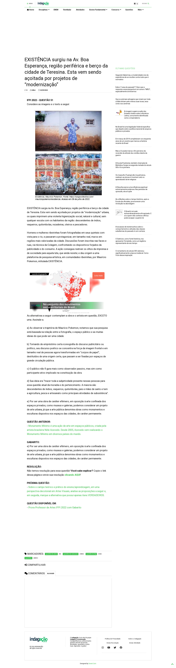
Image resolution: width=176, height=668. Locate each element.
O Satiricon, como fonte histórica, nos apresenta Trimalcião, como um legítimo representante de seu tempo (131, 241)
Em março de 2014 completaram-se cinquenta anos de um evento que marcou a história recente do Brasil (133, 141)
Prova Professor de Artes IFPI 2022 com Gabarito (54, 507)
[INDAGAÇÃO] (43, 4)
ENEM (56, 10)
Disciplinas (43, 10)
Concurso (115, 10)
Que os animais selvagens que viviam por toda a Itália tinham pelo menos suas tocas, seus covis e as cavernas (133, 101)
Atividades (80, 10)
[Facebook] (121, 647)
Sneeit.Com (92, 663)
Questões (129, 10)
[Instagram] (103, 647)
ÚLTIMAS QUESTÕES (125, 68)
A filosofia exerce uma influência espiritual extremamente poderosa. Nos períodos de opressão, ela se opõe (131, 189)
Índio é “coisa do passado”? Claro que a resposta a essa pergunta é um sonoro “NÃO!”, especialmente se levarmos (133, 89)
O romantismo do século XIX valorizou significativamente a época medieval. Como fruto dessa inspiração (132, 253)
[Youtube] (108, 647)
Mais (140, 10)
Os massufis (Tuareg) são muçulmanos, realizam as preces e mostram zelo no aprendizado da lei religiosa (131, 177)
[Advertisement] (88, 32)
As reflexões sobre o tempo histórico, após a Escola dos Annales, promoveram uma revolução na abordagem (132, 201)
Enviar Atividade (134, 643)
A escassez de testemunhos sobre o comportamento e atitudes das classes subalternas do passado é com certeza (130, 229)
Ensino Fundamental (97, 10)
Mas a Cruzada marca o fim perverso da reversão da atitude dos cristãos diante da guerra (131, 153)
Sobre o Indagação (134, 639)
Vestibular (67, 10)
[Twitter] (115, 647)
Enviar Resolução (113, 643)
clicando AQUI (72, 474)
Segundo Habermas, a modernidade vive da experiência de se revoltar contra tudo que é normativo (132, 77)
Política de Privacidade (112, 639)
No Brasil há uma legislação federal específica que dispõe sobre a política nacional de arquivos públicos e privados (133, 129)
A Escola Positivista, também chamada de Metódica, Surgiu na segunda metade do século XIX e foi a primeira (133, 165)
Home (31, 10)
